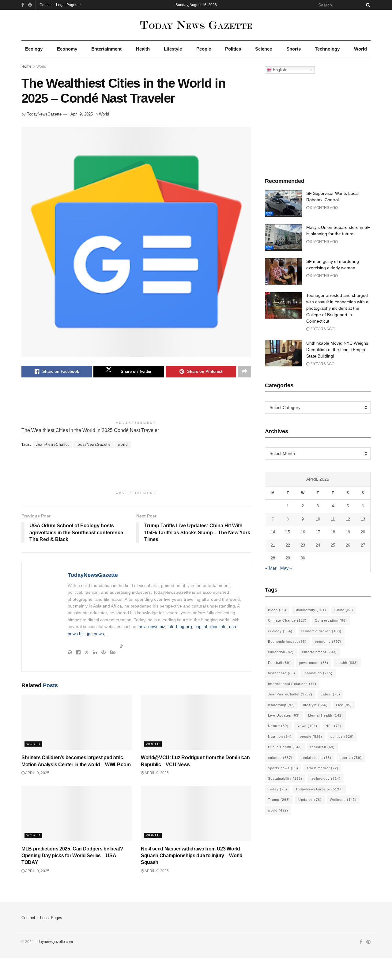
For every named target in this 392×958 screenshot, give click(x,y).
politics (342, 736)
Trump (279, 799)
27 (363, 545)
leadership (281, 705)
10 (318, 519)
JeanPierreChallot (52, 444)
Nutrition (280, 736)
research (322, 747)
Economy (67, 48)
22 (288, 545)
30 (303, 558)
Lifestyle (173, 48)
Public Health (285, 747)
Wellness (343, 799)
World (360, 48)
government (313, 663)
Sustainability (285, 778)
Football (279, 663)
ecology (280, 631)
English (279, 69)
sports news (283, 768)
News (307, 726)
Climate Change (287, 620)
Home (26, 66)
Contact (46, 5)
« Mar (271, 568)
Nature (278, 726)
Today (277, 789)
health (347, 663)
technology (326, 778)
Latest (330, 694)
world (123, 444)
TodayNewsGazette (44, 114)
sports (351, 757)
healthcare (281, 673)
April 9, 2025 (81, 114)
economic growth (321, 631)
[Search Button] (367, 5)
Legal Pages (66, 5)
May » (286, 568)
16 (303, 532)
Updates (310, 799)
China (343, 610)
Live (344, 705)
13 (363, 519)
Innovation (318, 673)
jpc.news (95, 633)
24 (318, 545)
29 (288, 558)
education (281, 652)
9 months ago (323, 208)
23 (303, 545)
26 (348, 545)
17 (318, 532)
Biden (277, 610)
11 (333, 519)
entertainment (319, 652)
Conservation (331, 620)
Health (143, 48)
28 (273, 558)
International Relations (292, 684)
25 (333, 545)
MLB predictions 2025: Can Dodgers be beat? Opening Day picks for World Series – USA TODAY (72, 855)
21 (273, 545)
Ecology (34, 48)
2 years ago (321, 329)
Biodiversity (310, 610)
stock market (322, 768)
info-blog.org (180, 626)
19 (348, 532)
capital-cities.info (210, 626)
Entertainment (106, 48)
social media (316, 757)
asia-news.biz (152, 626)
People (203, 48)
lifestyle (315, 705)
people (311, 736)
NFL (333, 726)
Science (263, 48)
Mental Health (325, 715)
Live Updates (284, 715)
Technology (327, 48)
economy (328, 641)
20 (363, 532)
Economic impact (287, 641)
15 (288, 532)
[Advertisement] (136, 402)
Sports (293, 48)
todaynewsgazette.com (54, 942)
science (280, 757)
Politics (233, 48)
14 (273, 532)
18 (333, 532)
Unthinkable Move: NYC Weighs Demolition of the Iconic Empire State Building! (337, 349)
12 (348, 519)
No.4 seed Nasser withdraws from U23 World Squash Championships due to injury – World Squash (192, 855)
